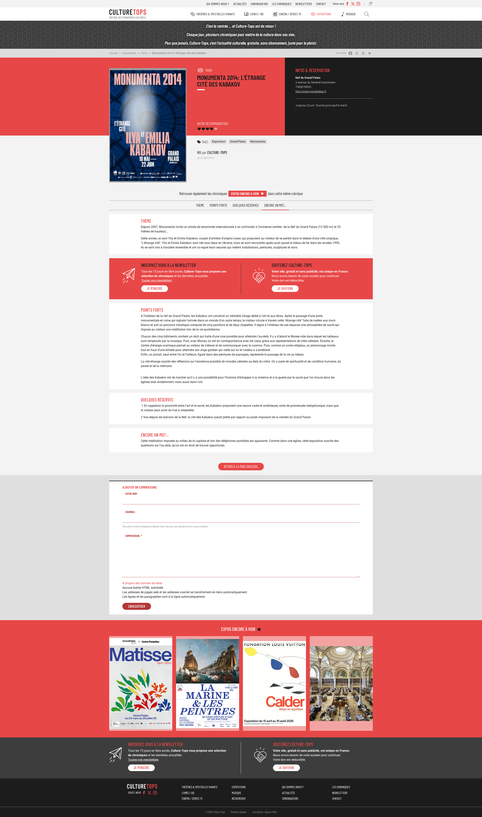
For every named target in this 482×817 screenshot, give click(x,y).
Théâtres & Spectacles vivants (215, 14)
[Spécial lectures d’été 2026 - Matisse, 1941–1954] (140, 683)
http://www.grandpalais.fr (310, 91)
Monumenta (257, 141)
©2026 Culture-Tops (215, 812)
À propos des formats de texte (142, 583)
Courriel (130, 512)
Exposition (218, 141)
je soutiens (285, 288)
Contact (321, 4)
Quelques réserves (246, 205)
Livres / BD (256, 14)
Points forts (218, 205)
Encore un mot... (275, 205)
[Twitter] (149, 793)
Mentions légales (239, 812)
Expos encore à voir (245, 193)
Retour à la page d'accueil (241, 466)
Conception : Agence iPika (264, 812)
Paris (144, 53)
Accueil (113, 53)
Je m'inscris (154, 288)
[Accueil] (127, 14)
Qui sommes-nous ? (217, 4)
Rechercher (367, 14)
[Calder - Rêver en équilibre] (274, 683)
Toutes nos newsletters (156, 280)
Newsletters (303, 4)
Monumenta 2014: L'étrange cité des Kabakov (179, 53)
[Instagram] (155, 793)
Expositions (324, 14)
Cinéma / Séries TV (290, 14)
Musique (351, 14)
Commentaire (132, 536)
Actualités (239, 4)
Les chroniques (281, 4)
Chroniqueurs (259, 4)
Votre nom (131, 493)
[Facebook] (144, 793)
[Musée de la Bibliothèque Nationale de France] (341, 683)
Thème (200, 205)
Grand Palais (238, 141)
